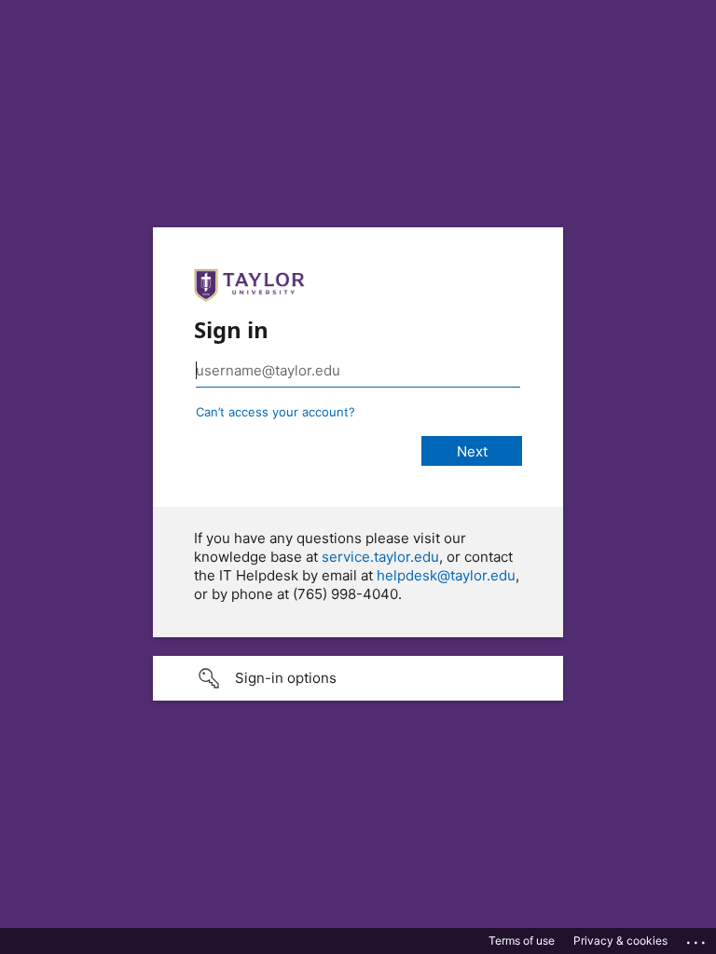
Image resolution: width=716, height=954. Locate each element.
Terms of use (522, 940)
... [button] (697, 938)
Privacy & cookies (620, 940)
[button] (358, 678)
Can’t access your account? (275, 411)
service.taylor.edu (380, 557)
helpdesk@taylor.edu (446, 575)
